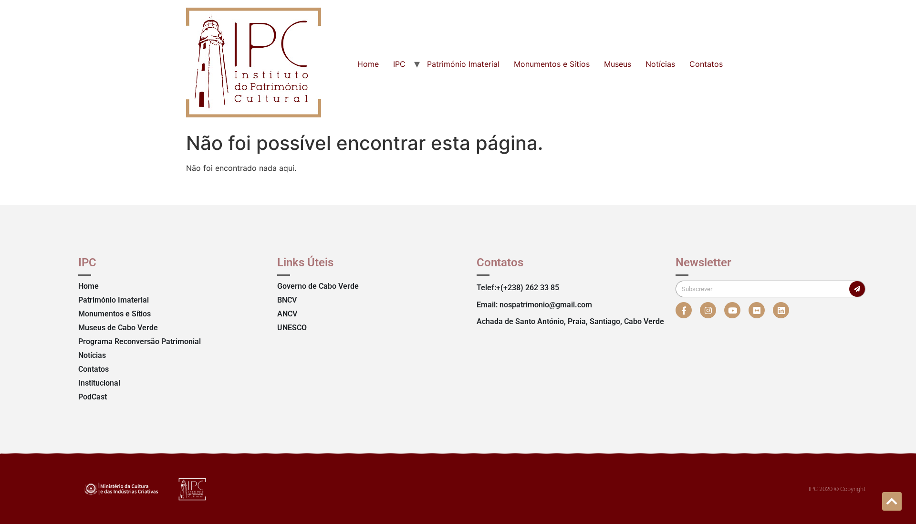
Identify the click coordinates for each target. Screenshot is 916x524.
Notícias (660, 64)
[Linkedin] (781, 310)
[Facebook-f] (684, 310)
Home (368, 64)
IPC (399, 64)
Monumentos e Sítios (552, 64)
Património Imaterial (463, 64)
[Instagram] (708, 310)
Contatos (706, 64)
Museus (617, 64)
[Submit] (857, 289)
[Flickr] (757, 310)
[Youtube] (732, 310)
